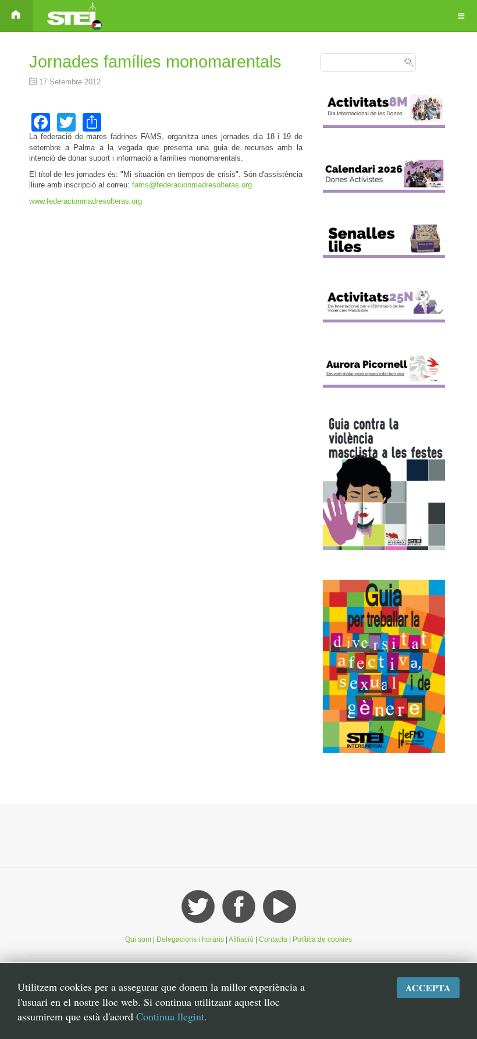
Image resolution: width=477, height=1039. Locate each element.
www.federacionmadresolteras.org (85, 201)
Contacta (274, 939)
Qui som (138, 939)
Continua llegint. (171, 1016)
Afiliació (241, 939)
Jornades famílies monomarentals (155, 61)
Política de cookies (322, 939)
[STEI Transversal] (73, 16)
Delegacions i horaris (190, 939)
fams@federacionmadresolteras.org (192, 184)
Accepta (428, 987)
